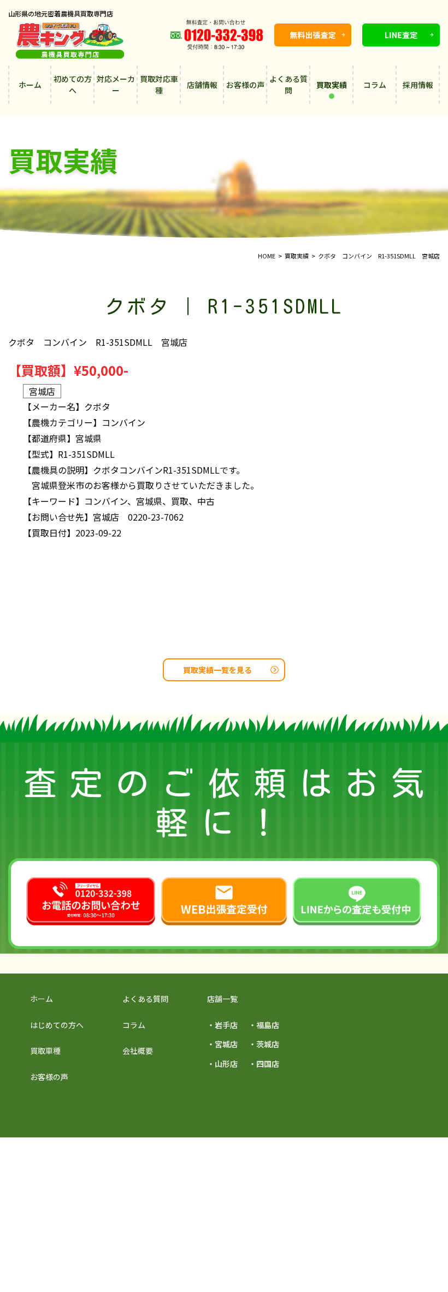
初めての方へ (73, 84)
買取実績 (331, 84)
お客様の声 (245, 84)
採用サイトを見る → (113, 1155)
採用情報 (418, 84)
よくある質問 (288, 84)
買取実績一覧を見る (217, 669)
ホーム (30, 84)
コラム (374, 84)
